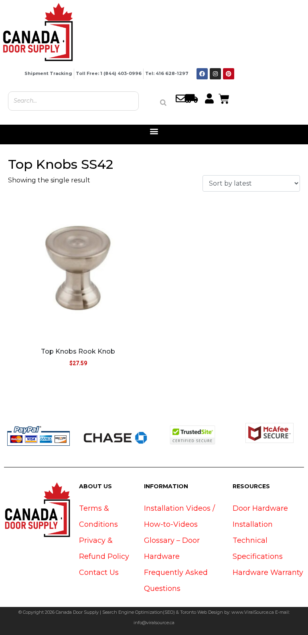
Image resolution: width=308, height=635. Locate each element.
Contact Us (99, 572)
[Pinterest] (228, 73)
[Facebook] (202, 73)
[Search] (163, 102)
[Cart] (224, 97)
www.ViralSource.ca (252, 612)
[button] (154, 131)
